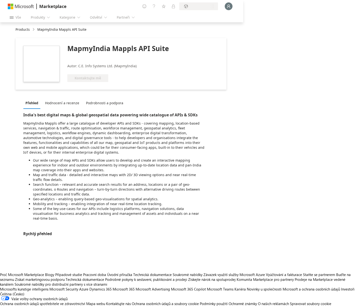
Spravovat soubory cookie (310, 303)
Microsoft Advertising (153, 289)
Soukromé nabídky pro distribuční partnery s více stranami (61, 284)
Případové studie (68, 274)
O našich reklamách (273, 303)
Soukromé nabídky (187, 274)
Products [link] (22, 29)
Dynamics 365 (100, 289)
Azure (83, 289)
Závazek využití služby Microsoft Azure (234, 274)
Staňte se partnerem (319, 274)
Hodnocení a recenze (62, 103)
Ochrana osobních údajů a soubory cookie (165, 303)
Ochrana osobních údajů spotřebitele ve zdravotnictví (42, 303)
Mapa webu (95, 303)
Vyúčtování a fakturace (284, 274)
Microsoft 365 (124, 289)
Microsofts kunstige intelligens (24, 289)
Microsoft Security (63, 289)
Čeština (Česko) (12, 293)
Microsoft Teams (220, 289)
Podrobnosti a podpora (104, 103)
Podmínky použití (214, 303)
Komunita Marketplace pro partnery (265, 279)
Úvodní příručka (119, 274)
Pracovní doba (94, 274)
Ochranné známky (243, 303)
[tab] (33, 102)
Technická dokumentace (152, 274)
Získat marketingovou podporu (40, 279)
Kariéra (240, 289)
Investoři (348, 289)
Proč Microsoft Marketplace (22, 274)
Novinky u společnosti (264, 289)
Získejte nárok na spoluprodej (212, 279)
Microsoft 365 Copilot (188, 289)
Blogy (49, 274)
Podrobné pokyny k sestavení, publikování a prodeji (146, 279)
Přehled (31, 103)
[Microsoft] (21, 6)
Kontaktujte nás (118, 303)
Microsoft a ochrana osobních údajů (311, 289)
